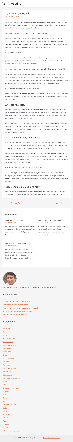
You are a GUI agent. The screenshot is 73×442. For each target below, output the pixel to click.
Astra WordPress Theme (51, 438)
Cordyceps (7, 352)
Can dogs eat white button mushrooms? (17, 301)
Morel (5, 398)
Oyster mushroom (9, 404)
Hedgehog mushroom (10, 368)
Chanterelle (7, 348)
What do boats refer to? (14, 220)
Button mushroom (9, 345)
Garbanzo (6, 365)
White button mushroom (11, 431)
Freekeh (6, 362)
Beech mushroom (9, 338)
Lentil (5, 381)
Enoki (5, 355)
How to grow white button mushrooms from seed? (20, 308)
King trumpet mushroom (11, 378)
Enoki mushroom (9, 358)
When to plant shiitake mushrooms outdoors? (19, 311)
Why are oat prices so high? (16, 243)
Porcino (5, 411)
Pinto (5, 408)
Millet (5, 394)
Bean (5, 335)
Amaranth (6, 329)
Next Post (59, 203)
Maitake (6, 391)
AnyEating (14, 3)
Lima (4, 385)
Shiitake (6, 424)
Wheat (5, 428)
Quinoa (5, 418)
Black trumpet (8, 342)
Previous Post (15, 203)
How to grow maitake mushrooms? (15, 314)
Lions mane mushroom (11, 388)
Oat (6, 16)
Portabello (6, 414)
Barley (5, 332)
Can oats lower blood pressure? (50, 220)
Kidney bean (7, 371)
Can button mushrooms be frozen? (15, 305)
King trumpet (7, 375)
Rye (4, 421)
